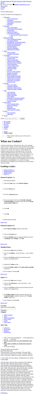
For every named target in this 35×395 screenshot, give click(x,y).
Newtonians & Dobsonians (14, 21)
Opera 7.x (6, 174)
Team (5, 316)
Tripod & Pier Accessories (14, 77)
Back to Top (4, 222)
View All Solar (11, 92)
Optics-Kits (10, 114)
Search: (2, 118)
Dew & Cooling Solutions (14, 71)
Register (6, 127)
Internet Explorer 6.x (9, 171)
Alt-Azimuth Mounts (12, 40)
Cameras (6, 83)
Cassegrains (10, 20)
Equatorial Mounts (12, 46)
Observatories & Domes (13, 49)
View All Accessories (12, 57)
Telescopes (7, 17)
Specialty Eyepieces (12, 32)
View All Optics (11, 112)
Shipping (6, 330)
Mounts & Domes (8, 38)
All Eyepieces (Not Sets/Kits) (14, 29)
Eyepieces (6, 26)
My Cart (6, 124)
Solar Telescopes (11, 93)
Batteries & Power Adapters (14, 62)
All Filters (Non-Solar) (13, 54)
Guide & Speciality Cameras (14, 89)
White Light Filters (12, 95)
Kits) (11, 36)
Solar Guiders (10, 96)
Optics (5, 111)
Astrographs (10, 23)
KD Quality (5, 359)
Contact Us (7, 327)
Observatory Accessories (13, 80)
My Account (7, 121)
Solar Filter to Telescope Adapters (15, 98)
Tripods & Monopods (12, 48)
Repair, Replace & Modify (14, 76)
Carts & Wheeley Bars (13, 65)
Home (5, 131)
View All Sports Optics (13, 104)
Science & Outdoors (12, 105)
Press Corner (7, 322)
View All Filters (11, 52)
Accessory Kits (11, 58)
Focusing (9, 70)
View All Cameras (12, 85)
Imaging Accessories (12, 73)
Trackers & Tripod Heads (13, 45)
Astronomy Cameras (12, 86)
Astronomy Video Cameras (14, 87)
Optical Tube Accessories (13, 79)
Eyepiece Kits (10, 30)
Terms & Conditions (9, 318)
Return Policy (7, 332)
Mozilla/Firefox (8, 173)
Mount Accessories (12, 74)
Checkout (6, 126)
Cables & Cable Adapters (13, 61)
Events (5, 115)
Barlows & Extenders (12, 60)
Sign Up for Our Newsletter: (8, 307)
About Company (8, 315)
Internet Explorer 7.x (9, 170)
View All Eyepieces (12, 27)
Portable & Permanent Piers (14, 43)
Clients (5, 320)
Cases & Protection (12, 64)
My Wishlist (7, 123)
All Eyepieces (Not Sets (13, 33)
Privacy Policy (7, 319)
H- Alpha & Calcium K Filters (15, 99)
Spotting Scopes (11, 108)
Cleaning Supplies (12, 67)
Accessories (7, 55)
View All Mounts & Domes (14, 39)
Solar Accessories (11, 101)
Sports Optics (7, 102)
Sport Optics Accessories (13, 110)
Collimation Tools (11, 68)
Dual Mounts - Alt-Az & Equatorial (16, 42)
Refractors (9, 24)
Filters (5, 51)
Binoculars (10, 107)
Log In (5, 129)
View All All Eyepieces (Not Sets (19, 35)
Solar (5, 90)
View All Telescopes (12, 18)
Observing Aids (11, 82)
